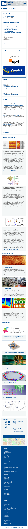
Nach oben (6, 517)
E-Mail (15, 429)
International (6, 457)
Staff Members (7, 470)
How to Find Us (7, 504)
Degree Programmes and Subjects (11, 467)
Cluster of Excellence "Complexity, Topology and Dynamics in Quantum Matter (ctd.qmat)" (13, 337)
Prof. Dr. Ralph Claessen (9, 16)
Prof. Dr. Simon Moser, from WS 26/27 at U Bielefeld (12, 44)
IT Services (6, 478)
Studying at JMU (7, 452)
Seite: (5, 523)
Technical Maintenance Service (10, 508)
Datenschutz (13, 527)
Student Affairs (7, 483)
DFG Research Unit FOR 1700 (10, 413)
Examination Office (8, 482)
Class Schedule (7, 494)
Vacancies (6, 468)
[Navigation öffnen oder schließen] (25, 3)
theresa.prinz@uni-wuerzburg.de (11, 86)
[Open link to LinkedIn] (5, 424)
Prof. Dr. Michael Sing (9, 28)
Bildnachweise (7, 516)
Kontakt (15, 419)
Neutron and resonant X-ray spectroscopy (13, 309)
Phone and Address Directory (9, 503)
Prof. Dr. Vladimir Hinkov (9, 24)
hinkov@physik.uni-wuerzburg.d (11, 26)
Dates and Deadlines (8, 466)
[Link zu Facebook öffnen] (8, 424)
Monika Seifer (7, 88)
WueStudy (6, 492)
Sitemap (6, 515)
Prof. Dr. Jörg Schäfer (9, 31)
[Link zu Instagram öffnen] (5, 422)
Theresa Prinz (7, 82)
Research (6, 453)
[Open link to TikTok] (8, 422)
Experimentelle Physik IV (10, 8)
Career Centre (7, 486)
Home (5, 448)
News (5, 463)
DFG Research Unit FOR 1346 (10, 397)
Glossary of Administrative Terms (10, 471)
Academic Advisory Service (9, 481)
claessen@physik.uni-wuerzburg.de (12, 18)
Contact (5, 500)
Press (5, 505)
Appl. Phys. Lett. (12, 127)
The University (7, 451)
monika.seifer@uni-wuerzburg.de (11, 94)
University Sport (7, 479)
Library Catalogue (7, 497)
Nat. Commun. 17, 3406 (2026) (9, 210)
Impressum (7, 527)
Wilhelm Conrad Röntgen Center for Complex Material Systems (12, 367)
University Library (7, 477)
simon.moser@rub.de (9, 46)
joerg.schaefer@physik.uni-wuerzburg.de (13, 32)
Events (5, 464)
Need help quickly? (7, 509)
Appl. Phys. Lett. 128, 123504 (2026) (10, 249)
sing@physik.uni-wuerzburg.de (11, 29)
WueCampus (6, 493)
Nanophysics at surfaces (9, 267)
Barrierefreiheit (20, 527)
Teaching (6, 455)
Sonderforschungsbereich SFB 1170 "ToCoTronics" (15, 352)
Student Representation (8, 484)
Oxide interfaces (8, 288)
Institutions (6, 456)
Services (6, 474)
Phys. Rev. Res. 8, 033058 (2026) (9, 170)
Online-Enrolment (7, 495)
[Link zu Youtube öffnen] (5, 427)
